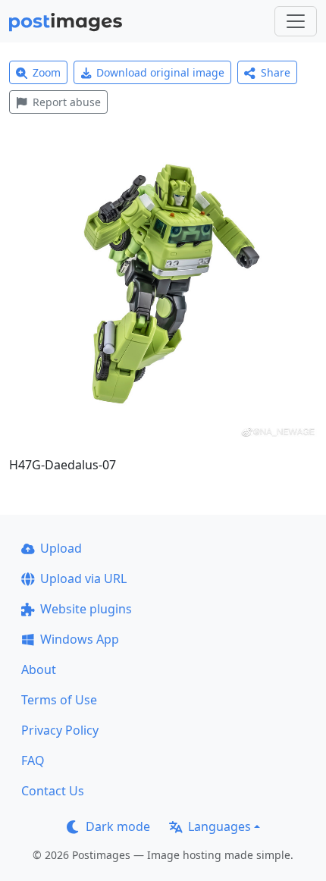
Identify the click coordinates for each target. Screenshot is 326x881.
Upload (61, 548)
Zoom (47, 72)
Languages (219, 826)
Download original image (160, 72)
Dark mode (118, 826)
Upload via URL (83, 578)
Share (275, 72)
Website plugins (86, 608)
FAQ (33, 760)
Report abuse (67, 102)
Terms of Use (59, 699)
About (38, 669)
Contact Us (52, 790)
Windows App (79, 639)
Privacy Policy (60, 730)
